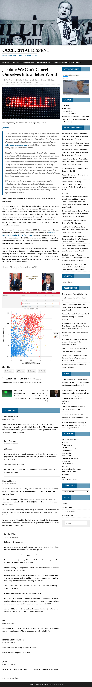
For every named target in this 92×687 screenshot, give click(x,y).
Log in (64, 503)
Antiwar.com (67, 445)
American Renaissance (70, 439)
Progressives (15, 82)
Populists (7, 82)
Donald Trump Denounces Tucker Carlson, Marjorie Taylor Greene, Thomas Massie (74, 185)
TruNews (65, 474)
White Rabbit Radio (69, 479)
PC (48, 80)
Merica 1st (66, 461)
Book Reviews (28, 62)
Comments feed (68, 511)
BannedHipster (9, 481)
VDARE (64, 477)
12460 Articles (35, 379)
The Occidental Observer (71, 469)
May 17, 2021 (10, 80)
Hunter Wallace (23, 80)
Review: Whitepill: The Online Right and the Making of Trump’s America (75, 258)
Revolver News (67, 463)
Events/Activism (43, 62)
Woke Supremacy (27, 82)
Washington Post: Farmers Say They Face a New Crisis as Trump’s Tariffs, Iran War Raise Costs (75, 326)
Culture (43, 80)
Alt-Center (36, 80)
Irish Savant (66, 455)
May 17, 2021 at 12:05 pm (11, 444)
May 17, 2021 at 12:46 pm (9, 623)
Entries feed (67, 507)
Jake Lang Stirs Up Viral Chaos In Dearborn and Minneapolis (74, 350)
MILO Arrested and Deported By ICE (75, 169)
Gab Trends (66, 453)
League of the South (70, 458)
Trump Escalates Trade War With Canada (75, 144)
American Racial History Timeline (67, 62)
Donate (16, 62)
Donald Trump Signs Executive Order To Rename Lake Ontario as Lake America (75, 136)
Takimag (65, 466)
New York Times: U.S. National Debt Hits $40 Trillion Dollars (73, 268)
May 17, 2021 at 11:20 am (9, 419)
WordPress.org (67, 515)
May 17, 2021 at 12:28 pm (9, 484)
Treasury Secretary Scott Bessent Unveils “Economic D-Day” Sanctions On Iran (75, 342)
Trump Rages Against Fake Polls (75, 176)
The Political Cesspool (70, 471)
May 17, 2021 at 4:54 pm (8, 664)
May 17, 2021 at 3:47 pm (8, 643)
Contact (5, 62)
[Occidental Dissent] (46, 44)
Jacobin (5, 127)
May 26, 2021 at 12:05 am (11, 537)
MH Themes (59, 684)
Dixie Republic (67, 450)
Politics (52, 80)
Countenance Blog (69, 447)
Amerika (65, 442)
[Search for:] (75, 523)
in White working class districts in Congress (28, 234)
